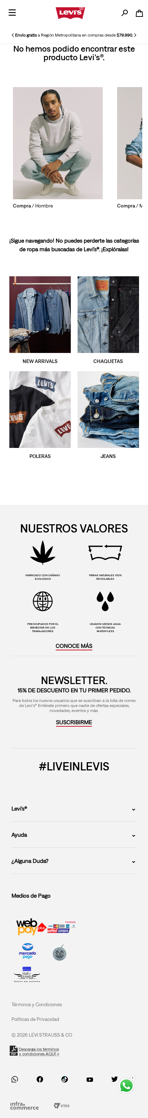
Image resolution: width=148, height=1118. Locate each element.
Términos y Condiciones (36, 1004)
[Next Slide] (135, 35)
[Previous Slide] (13, 35)
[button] (74, 722)
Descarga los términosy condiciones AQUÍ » (39, 1051)
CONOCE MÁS (74, 645)
